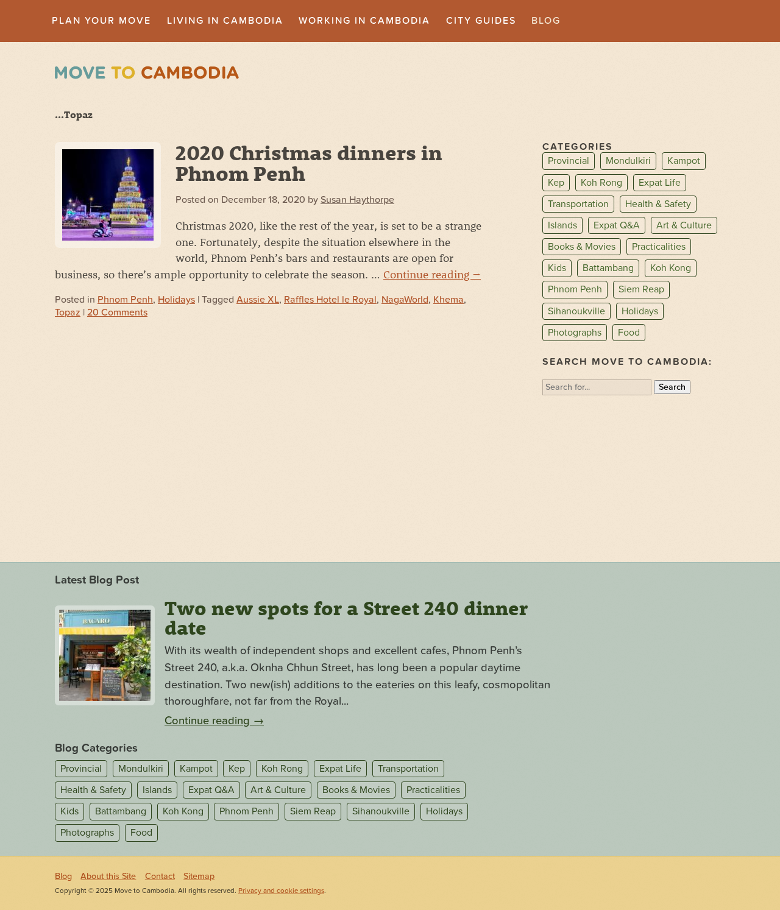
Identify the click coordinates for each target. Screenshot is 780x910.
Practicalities (659, 247)
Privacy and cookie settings (281, 891)
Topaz (67, 312)
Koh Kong (670, 268)
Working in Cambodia (364, 21)
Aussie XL (257, 300)
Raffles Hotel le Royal (330, 300)
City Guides (481, 21)
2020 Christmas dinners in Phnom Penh (309, 162)
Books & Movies (581, 247)
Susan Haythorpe (357, 200)
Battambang (608, 268)
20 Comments (117, 312)
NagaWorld (404, 300)
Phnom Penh (125, 300)
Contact (160, 876)
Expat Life (660, 183)
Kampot (683, 161)
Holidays (176, 300)
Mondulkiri (628, 161)
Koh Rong (601, 183)
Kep (556, 183)
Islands (562, 225)
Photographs (574, 332)
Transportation (578, 204)
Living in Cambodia (225, 21)
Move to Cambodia (147, 72)
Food (629, 332)
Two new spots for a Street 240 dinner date (346, 618)
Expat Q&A (617, 225)
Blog (546, 21)
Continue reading (432, 274)
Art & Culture (684, 225)
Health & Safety (658, 204)
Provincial (568, 161)
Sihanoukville (576, 311)
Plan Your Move (101, 21)
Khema (448, 300)
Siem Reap (641, 290)
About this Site (108, 876)
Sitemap (198, 876)
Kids (557, 268)
